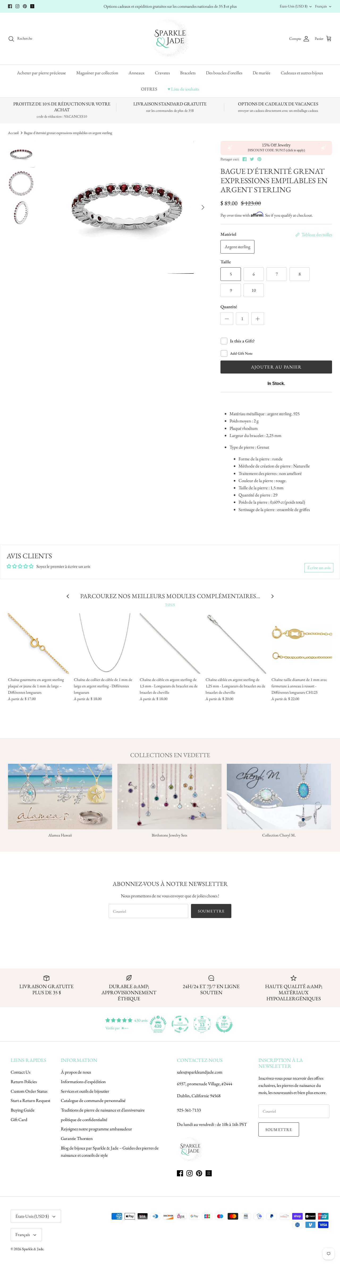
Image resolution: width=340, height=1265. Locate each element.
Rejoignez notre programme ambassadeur (96, 1129)
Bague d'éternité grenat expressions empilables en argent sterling (68, 132)
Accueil (13, 132)
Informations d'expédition (83, 1081)
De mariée (261, 73)
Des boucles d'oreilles (224, 73)
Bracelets (188, 73)
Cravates (162, 73)
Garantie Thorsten (77, 1138)
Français (321, 6)
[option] (127, 207)
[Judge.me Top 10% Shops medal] (224, 1024)
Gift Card (19, 1119)
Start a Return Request (30, 1100)
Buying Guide (23, 1110)
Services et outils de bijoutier (85, 1091)
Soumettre (211, 911)
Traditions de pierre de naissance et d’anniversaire (103, 1110)
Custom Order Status (29, 1091)
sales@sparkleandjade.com (199, 1072)
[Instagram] (17, 6)
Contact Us (20, 1072)
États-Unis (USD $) (293, 6)
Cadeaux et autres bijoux (302, 73)
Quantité (228, 307)
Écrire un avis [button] (318, 568)
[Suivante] (203, 207)
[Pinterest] (25, 6)
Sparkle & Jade (32, 1248)
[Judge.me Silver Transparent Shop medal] (180, 1024)
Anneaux (136, 73)
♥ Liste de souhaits (183, 89)
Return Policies (24, 1081)
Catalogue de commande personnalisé (93, 1100)
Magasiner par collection (97, 73)
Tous (170, 604)
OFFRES (149, 89)
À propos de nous (76, 1072)
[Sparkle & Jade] (170, 38)
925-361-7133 (189, 1110)
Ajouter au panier (276, 367)
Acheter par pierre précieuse (41, 73)
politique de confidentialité (84, 1119)
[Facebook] (10, 6)
